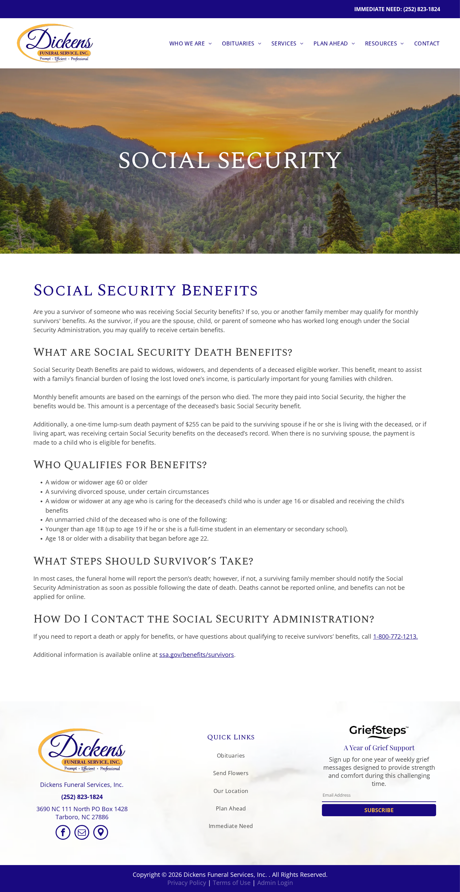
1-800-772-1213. (395, 636)
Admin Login (275, 883)
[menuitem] (190, 43)
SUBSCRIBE (379, 810)
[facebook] (63, 833)
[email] (81, 833)
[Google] (100, 833)
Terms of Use (232, 883)
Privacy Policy (186, 883)
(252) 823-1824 (82, 797)
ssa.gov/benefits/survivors (196, 654)
